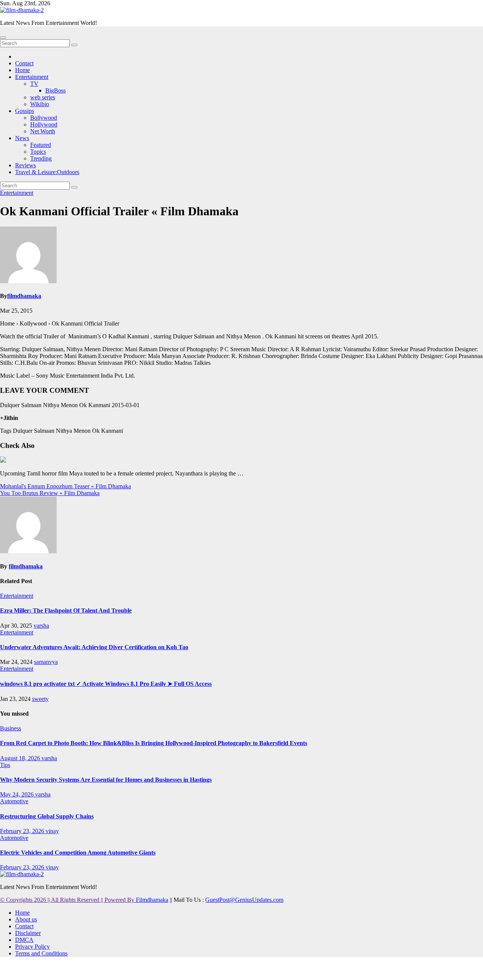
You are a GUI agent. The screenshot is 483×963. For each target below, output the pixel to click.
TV (34, 83)
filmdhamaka (24, 296)
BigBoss (55, 90)
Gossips (24, 111)
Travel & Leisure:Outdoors (47, 172)
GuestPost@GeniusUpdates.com (244, 900)
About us (26, 919)
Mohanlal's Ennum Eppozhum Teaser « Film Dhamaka (65, 486)
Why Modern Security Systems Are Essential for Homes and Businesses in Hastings (106, 779)
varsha (41, 625)
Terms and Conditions (41, 953)
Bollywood (43, 117)
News (22, 138)
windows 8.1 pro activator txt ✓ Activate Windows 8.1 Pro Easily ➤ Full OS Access (106, 684)
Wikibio (39, 104)
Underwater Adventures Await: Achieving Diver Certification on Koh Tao (94, 647)
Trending (41, 158)
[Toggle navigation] (3, 38)
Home (22, 70)
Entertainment (31, 77)
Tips (5, 765)
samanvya (46, 662)
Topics (38, 151)
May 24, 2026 (17, 794)
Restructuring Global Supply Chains (47, 816)
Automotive (14, 801)
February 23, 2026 (23, 831)
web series (42, 97)
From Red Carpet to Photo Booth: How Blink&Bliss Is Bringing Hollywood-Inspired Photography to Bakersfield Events (153, 743)
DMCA (24, 940)
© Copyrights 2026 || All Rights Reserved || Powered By (68, 900)
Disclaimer (28, 933)
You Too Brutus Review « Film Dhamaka (50, 493)
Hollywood (43, 124)
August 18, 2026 (21, 758)
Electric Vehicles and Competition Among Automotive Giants (77, 852)
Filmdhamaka (152, 900)
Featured (40, 145)
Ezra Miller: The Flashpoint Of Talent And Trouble (66, 610)
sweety (40, 699)
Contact (24, 63)
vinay (52, 831)
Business (10, 728)
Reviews (25, 165)
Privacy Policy (32, 946)
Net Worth (42, 131)
